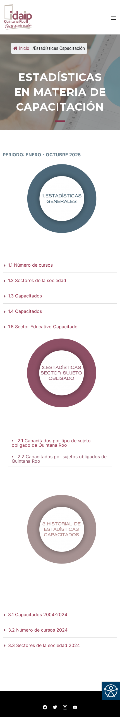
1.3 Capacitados (25, 296)
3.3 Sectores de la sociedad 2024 (44, 645)
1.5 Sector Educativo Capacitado (43, 326)
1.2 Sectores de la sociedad (37, 280)
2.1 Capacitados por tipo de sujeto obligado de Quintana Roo (51, 443)
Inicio (23, 48)
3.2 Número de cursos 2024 (38, 630)
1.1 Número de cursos (30, 265)
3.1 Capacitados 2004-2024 (37, 614)
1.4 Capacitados (25, 311)
